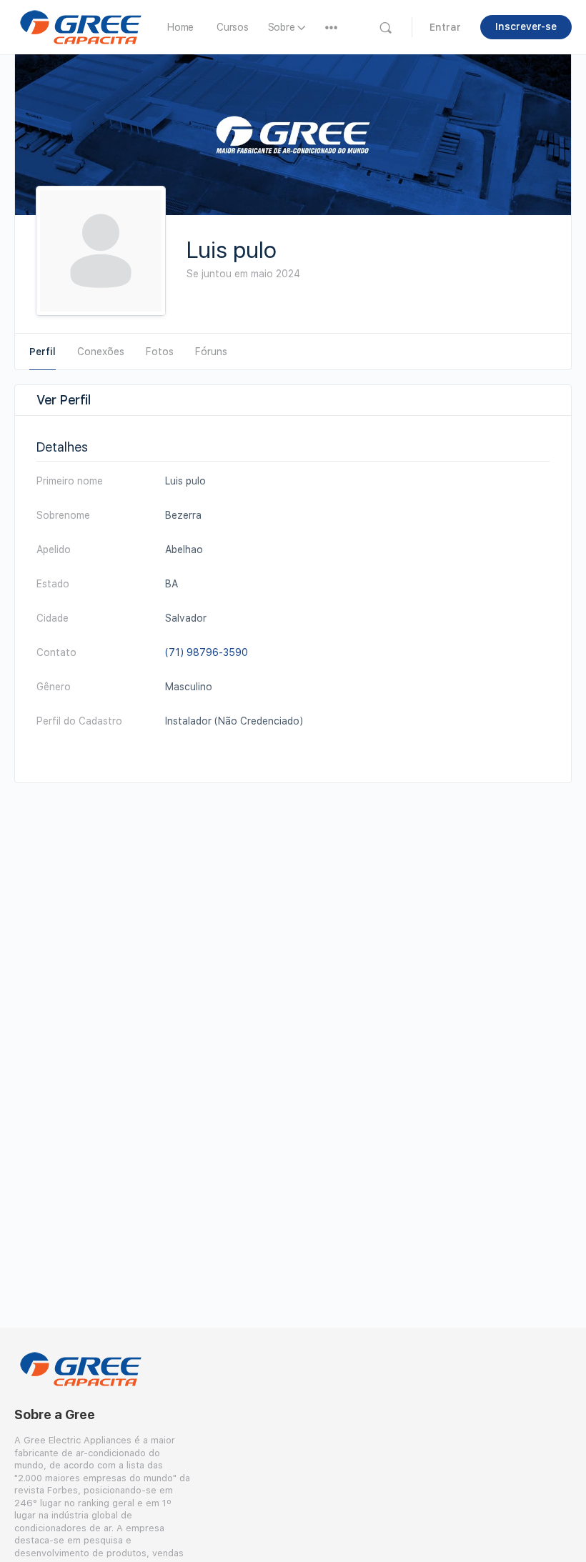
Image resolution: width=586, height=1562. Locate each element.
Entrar (445, 27)
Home (180, 27)
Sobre (281, 27)
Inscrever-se (526, 26)
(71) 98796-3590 (206, 652)
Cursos (233, 27)
